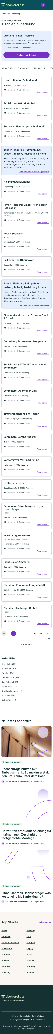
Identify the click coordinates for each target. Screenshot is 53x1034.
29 (34, 633)
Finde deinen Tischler (26, 55)
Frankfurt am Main (10, 942)
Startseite (5, 14)
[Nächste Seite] (49, 638)
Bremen (5, 960)
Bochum (30, 972)
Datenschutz (25, 1016)
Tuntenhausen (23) (10, 677)
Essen (29, 954)
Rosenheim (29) (8, 664)
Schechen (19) (8, 695)
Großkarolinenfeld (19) (11, 691)
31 (48, 633)
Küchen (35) (39, 68)
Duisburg (5, 972)
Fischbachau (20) (9, 686)
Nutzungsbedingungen (19, 1019)
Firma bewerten (43, 92)
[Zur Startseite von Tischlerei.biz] (12, 4)
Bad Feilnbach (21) (10, 682)
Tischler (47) (23, 68)
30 (41, 633)
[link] (26, 87)
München (5, 936)
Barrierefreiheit (38, 1016)
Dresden (30, 960)
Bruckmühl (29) (8, 668)
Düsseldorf (6, 948)
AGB (32, 1019)
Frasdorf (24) (7, 673)
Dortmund (6, 954)
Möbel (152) (7, 68)
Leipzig (29, 948)
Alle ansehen (45, 922)
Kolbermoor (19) (9, 700)
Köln (28, 936)
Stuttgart (30, 942)
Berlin (4, 930)
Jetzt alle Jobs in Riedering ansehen (34, 172)
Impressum (40, 1019)
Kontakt (14, 1016)
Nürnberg (30, 966)
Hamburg (30, 930)
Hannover (6, 966)
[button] (43, 5)
